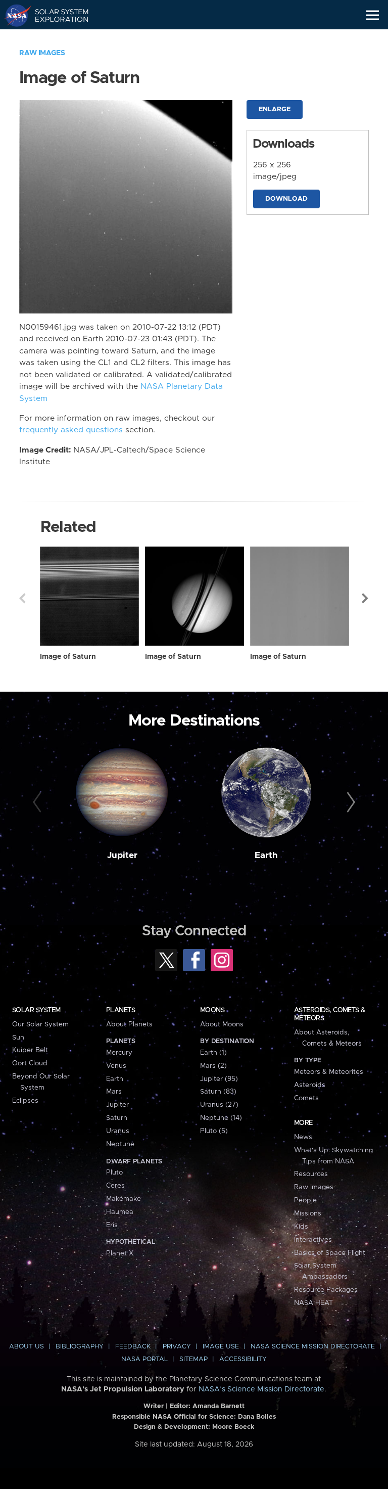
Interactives (313, 1239)
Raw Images (42, 53)
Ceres (115, 1185)
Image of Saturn (68, 656)
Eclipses (25, 1100)
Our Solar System (40, 1024)
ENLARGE (274, 109)
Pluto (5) (214, 1131)
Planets (120, 1010)
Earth (266, 855)
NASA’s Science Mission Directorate (261, 1389)
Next (365, 598)
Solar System (36, 1010)
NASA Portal (144, 1359)
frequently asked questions (71, 430)
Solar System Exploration (56, 15)
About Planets (129, 1024)
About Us (26, 1346)
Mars (114, 1091)
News (303, 1137)
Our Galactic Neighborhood (56, 38)
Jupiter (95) (219, 1078)
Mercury (119, 1052)
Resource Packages (326, 1289)
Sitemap (193, 1359)
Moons (212, 1010)
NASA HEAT (313, 1302)
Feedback (133, 1346)
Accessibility (243, 1359)
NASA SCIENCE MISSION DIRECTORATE (313, 1346)
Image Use (221, 1346)
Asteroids (309, 1085)
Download (286, 199)
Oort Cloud (29, 1063)
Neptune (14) (221, 1117)
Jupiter (122, 855)
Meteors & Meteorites (328, 1071)
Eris (112, 1225)
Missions (307, 1213)
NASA (13, 15)
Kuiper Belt (30, 1050)
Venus (116, 1065)
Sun (18, 1037)
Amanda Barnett (218, 1406)
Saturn (116, 1117)
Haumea (119, 1211)
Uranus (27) (219, 1104)
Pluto (114, 1172)
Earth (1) (213, 1052)
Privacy (177, 1346)
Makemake (123, 1198)
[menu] (372, 15)
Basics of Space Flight (329, 1252)
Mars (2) (213, 1065)
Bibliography (80, 1346)
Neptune (120, 1144)
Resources (311, 1174)
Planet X (119, 1253)
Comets (306, 1098)
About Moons (222, 1024)
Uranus (117, 1131)
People (305, 1200)
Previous (22, 598)
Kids (301, 1226)
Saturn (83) (218, 1091)
